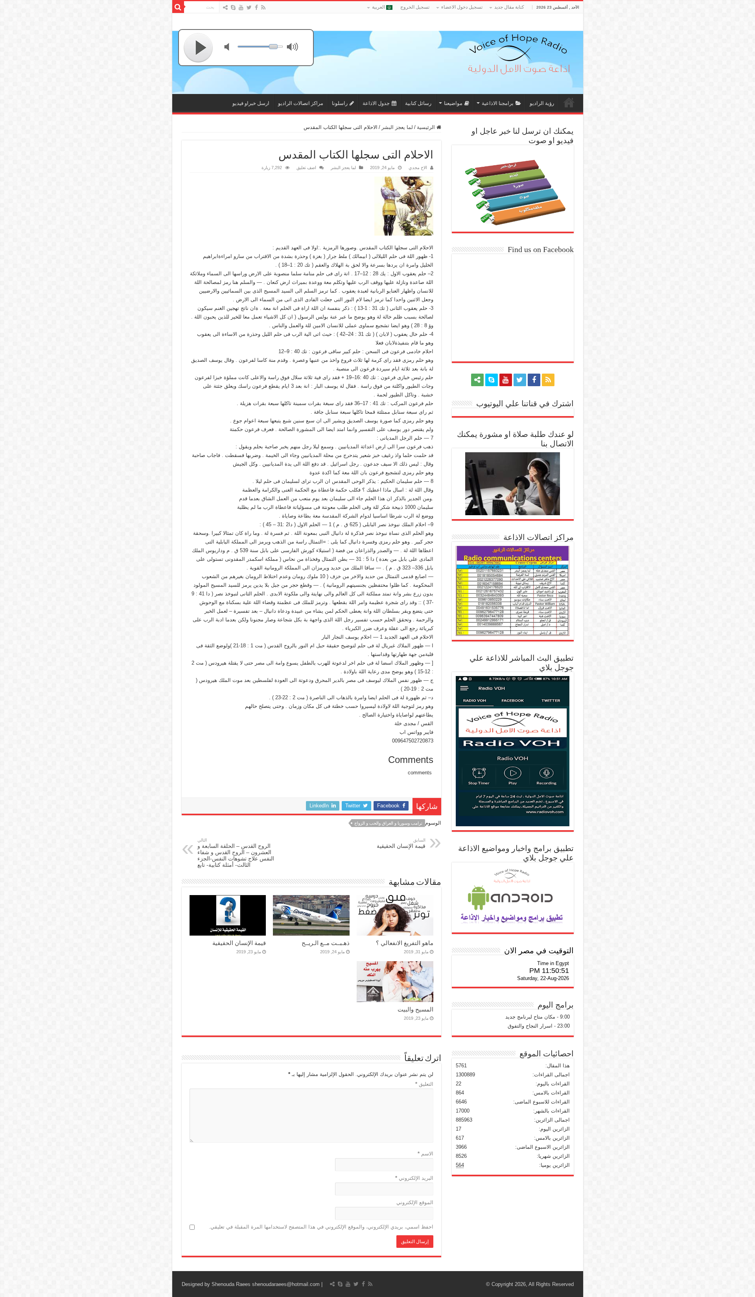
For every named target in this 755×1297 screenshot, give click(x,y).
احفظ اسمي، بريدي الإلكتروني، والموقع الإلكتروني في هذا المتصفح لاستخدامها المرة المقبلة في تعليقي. (321, 1227)
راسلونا (340, 103)
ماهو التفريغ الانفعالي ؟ (404, 943)
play (198, 47)
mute (231, 48)
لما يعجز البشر (397, 127)
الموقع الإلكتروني (414, 1202)
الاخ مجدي (418, 167)
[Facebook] (256, 7)
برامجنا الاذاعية (498, 103)
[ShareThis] (225, 7)
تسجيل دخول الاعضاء (461, 7)
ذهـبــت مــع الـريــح (326, 943)
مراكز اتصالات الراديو (300, 103)
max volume (294, 48)
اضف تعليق (306, 167)
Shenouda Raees (231, 1284)
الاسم (425, 1154)
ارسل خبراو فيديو (250, 103)
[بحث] (178, 7)
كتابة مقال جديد (509, 7)
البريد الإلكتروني (414, 1178)
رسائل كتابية (418, 103)
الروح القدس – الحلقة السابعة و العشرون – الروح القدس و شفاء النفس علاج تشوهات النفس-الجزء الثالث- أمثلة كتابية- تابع (235, 853)
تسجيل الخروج (414, 7)
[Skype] (233, 7)
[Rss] (263, 7)
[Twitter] (249, 7)
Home (569, 102)
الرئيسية (426, 127)
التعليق (424, 1084)
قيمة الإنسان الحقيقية (401, 843)
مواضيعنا (453, 103)
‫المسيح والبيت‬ (415, 1009)
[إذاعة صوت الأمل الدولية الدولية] (518, 52)
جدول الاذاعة (376, 103)
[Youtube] (241, 7)
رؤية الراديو (542, 103)
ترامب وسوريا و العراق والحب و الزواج (388, 823)
